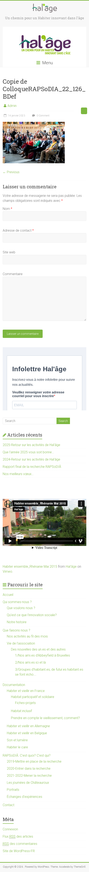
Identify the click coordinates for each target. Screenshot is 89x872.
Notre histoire (16, 622)
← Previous (11, 172)
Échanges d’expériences (24, 797)
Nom (7, 209)
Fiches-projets (25, 703)
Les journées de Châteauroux (28, 783)
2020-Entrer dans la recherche (29, 768)
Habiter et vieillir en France (26, 691)
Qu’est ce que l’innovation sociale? (32, 615)
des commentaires (20, 844)
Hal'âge (71, 566)
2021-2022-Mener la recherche (29, 776)
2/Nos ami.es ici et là (30, 662)
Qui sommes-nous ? (17, 602)
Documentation (14, 685)
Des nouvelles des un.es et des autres (38, 649)
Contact (8, 805)
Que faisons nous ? (16, 630)
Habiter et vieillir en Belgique (27, 733)
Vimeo (7, 571)
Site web (9, 252)
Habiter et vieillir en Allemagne (28, 726)
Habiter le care (17, 747)
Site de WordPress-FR (19, 851)
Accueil (8, 595)
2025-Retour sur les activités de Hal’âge (31, 445)
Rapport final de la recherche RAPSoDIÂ (32, 467)
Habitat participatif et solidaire (32, 697)
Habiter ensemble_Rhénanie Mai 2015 (30, 566)
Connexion (10, 829)
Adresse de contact (18, 230)
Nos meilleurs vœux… (18, 474)
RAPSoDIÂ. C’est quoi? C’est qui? (27, 755)
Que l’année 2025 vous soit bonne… (28, 452)
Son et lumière (17, 740)
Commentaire (13, 274)
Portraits (13, 790)
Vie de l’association (21, 643)
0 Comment (42, 115)
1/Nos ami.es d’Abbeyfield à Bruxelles (42, 655)
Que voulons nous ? (21, 608)
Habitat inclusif (21, 711)
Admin (12, 106)
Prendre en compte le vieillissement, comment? (45, 718)
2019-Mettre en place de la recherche (34, 761)
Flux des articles (18, 836)
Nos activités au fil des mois (27, 636)
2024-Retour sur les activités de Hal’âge (31, 459)
